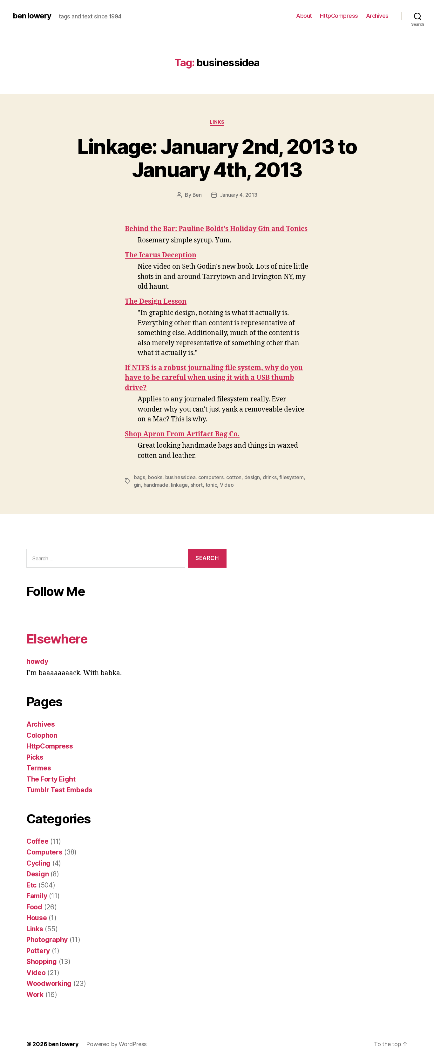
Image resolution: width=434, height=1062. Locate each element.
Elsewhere (56, 639)
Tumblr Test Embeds (59, 790)
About (304, 15)
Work (35, 995)
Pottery (38, 951)
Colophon (41, 735)
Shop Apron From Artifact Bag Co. (182, 434)
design (252, 477)
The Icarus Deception (160, 255)
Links (217, 122)
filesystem (291, 477)
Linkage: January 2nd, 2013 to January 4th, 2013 (217, 158)
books (155, 477)
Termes (38, 768)
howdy (37, 661)
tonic (211, 485)
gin (137, 485)
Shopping (41, 962)
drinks (270, 477)
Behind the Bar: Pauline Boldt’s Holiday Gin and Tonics (216, 229)
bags (139, 477)
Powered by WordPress (116, 1044)
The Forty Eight (51, 779)
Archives (377, 15)
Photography (47, 940)
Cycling (38, 863)
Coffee (37, 841)
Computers (44, 852)
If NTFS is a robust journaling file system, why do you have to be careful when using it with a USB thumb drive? (214, 378)
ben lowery (32, 16)
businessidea (180, 477)
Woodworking (48, 983)
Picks (35, 757)
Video (227, 485)
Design (37, 874)
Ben (197, 195)
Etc (31, 885)
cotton (233, 477)
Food (34, 907)
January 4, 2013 (238, 195)
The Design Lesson (155, 301)
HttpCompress (339, 15)
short (197, 485)
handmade (156, 485)
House (36, 918)
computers (211, 477)
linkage (179, 485)
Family (36, 896)
